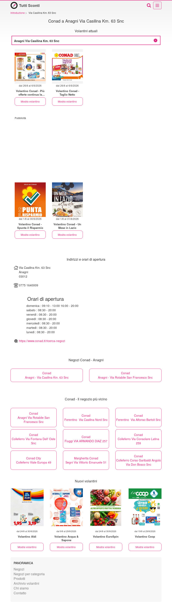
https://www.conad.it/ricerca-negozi (42, 341)
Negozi (19, 569)
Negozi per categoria (29, 573)
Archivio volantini (26, 583)
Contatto (20, 593)
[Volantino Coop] (145, 507)
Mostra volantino (30, 101)
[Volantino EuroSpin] (105, 507)
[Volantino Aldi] (27, 507)
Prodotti (19, 578)
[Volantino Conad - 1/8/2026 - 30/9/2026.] (30, 199)
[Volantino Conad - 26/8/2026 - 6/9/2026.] (30, 66)
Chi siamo (21, 588)
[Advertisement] (86, 149)
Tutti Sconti (29, 5)
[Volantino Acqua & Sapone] (66, 507)
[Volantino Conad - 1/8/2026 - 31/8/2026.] (67, 199)
